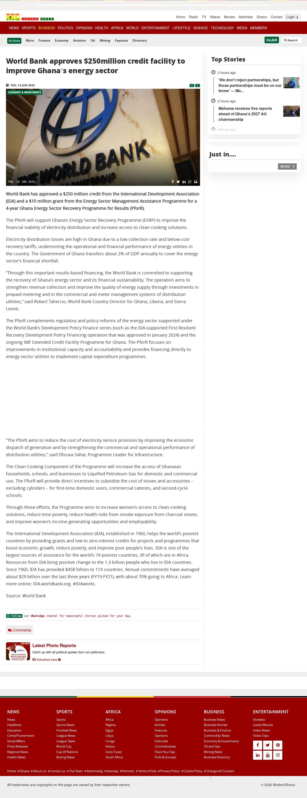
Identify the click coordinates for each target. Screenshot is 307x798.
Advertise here (47, 659)
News (11, 719)
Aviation (79, 40)
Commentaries (165, 746)
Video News (261, 730)
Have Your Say (165, 752)
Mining (105, 40)
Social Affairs (16, 741)
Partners (127, 771)
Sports (61, 719)
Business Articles (215, 725)
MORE (285, 166)
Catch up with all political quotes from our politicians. (69, 652)
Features (121, 40)
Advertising (94, 771)
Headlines (14, 725)
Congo (110, 741)
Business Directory (217, 757)
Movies (229, 16)
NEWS (14, 27)
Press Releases (17, 746)
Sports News (65, 725)
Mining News (213, 752)
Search (292, 40)
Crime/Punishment (20, 735)
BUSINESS (46, 27)
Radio (193, 16)
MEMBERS (258, 27)
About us (39, 771)
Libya (109, 735)
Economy (61, 40)
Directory (140, 40)
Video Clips (261, 735)
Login (291, 16)
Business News (214, 719)
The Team (75, 771)
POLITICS (65, 27)
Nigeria (111, 725)
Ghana (262, 16)
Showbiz (259, 719)
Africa (109, 719)
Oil (93, 40)
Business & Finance (217, 730)
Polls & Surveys (165, 757)
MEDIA (242, 27)
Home (180, 16)
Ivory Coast (114, 752)
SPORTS (28, 27)
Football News (66, 730)
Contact (277, 16)
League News (65, 735)
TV (204, 16)
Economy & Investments (24, 92)
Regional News (17, 752)
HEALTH (101, 27)
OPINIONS (84, 27)
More (30, 40)
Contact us (57, 771)
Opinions (161, 719)
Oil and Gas (212, 746)
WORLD (132, 27)
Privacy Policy (169, 771)
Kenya (110, 746)
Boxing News (65, 757)
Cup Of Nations (67, 752)
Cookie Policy (192, 771)
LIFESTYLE (181, 27)
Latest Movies (263, 725)
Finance (44, 40)
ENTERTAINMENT (156, 27)
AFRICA (117, 27)
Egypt (110, 730)
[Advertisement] (103, 398)
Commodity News (217, 735)
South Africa (114, 757)
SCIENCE (200, 27)
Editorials (161, 741)
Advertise (246, 16)
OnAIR (271, 40)
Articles (160, 725)
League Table (65, 741)
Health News (16, 757)
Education (14, 730)
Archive (14, 41)
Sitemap (112, 771)
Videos (215, 16)
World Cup (63, 746)
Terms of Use (146, 771)
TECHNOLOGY (222, 27)
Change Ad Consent (220, 771)
